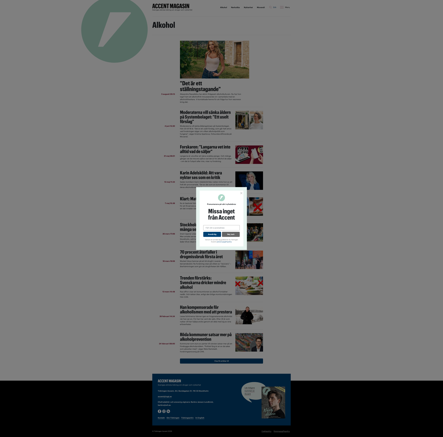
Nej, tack (230, 234)
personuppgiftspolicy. (224, 242)
